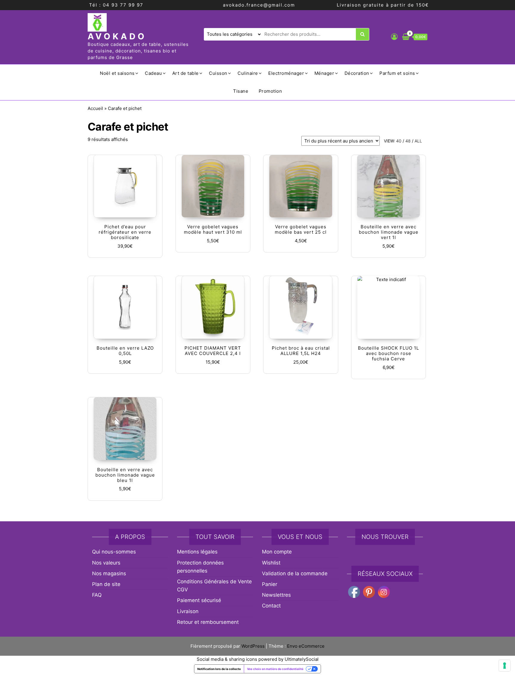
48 (408, 140)
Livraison (187, 611)
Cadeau (153, 73)
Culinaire (248, 73)
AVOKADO (117, 36)
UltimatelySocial (302, 659)
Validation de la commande (295, 573)
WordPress (253, 646)
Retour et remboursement (208, 622)
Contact (271, 606)
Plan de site (106, 584)
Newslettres (276, 595)
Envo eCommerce (306, 646)
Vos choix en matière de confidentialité (275, 669)
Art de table (185, 73)
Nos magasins (109, 573)
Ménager (324, 73)
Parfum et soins (397, 73)
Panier (269, 584)
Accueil (95, 108)
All (418, 140)
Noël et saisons (117, 73)
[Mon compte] (394, 37)
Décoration (357, 73)
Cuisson (218, 73)
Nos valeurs (106, 563)
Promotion (270, 91)
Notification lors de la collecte (219, 669)
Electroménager (286, 73)
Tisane (240, 91)
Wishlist (271, 563)
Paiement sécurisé (199, 600)
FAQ (97, 595)
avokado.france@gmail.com (259, 5)
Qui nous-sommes (114, 552)
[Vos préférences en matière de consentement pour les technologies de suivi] (504, 665)
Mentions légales (197, 552)
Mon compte (277, 552)
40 (398, 140)
